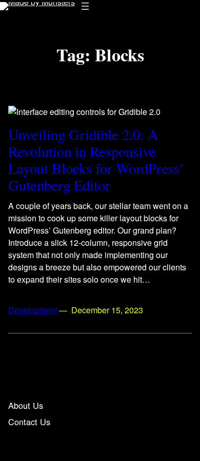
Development (32, 310)
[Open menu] (85, 6)
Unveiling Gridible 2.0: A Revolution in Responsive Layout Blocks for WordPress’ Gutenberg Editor (96, 160)
